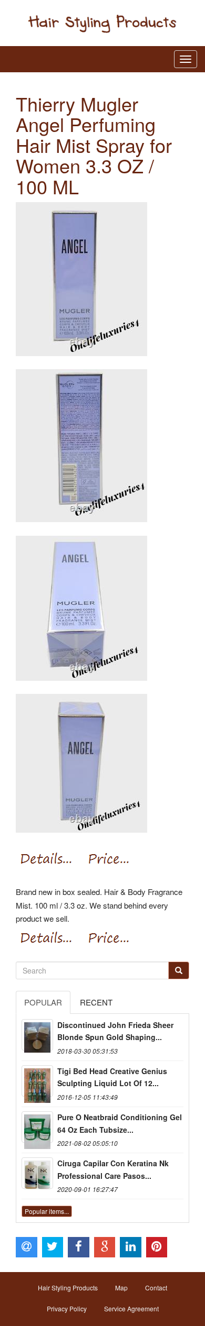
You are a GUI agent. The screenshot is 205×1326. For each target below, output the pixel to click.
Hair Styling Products (68, 1287)
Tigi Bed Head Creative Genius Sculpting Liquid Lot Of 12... (112, 1077)
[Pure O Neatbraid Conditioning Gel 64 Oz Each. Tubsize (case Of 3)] (37, 1127)
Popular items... (47, 1211)
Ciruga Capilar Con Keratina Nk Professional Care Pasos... (113, 1169)
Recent (96, 1002)
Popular (43, 1002)
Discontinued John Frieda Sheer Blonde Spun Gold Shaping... (115, 1031)
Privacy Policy (67, 1308)
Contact (156, 1287)
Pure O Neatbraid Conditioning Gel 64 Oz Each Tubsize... (119, 1123)
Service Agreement (131, 1308)
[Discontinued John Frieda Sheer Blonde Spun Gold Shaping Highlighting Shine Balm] (37, 1035)
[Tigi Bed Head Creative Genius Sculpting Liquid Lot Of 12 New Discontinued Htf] (37, 1081)
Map (121, 1287)
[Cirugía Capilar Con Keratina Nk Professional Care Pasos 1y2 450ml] (37, 1173)
